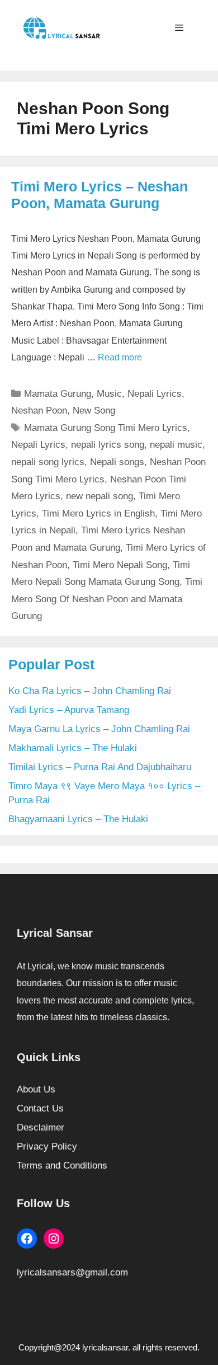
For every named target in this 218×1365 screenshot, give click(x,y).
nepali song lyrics (47, 462)
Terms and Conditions (62, 1165)
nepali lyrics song (107, 444)
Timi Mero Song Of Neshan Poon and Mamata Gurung (106, 598)
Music (109, 393)
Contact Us (40, 1108)
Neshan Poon (39, 410)
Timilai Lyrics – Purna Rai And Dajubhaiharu (99, 767)
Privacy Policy (47, 1146)
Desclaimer (40, 1127)
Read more (120, 357)
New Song (94, 410)
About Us (36, 1089)
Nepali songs (117, 462)
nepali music (176, 444)
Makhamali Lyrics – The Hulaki (72, 748)
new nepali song (99, 496)
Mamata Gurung (57, 393)
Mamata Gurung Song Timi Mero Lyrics (105, 428)
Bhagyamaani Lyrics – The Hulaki (78, 819)
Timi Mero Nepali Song (120, 565)
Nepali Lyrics (154, 393)
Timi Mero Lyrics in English (98, 513)
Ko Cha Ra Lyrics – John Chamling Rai (89, 691)
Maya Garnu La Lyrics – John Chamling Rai (99, 729)
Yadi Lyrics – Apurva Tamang (68, 710)
